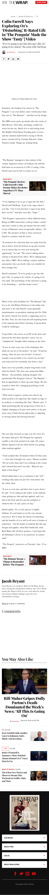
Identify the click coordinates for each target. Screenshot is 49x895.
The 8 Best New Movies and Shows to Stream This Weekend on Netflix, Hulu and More (14, 776)
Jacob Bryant (11, 52)
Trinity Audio (24, 99)
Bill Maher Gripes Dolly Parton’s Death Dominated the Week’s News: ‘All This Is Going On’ (24, 707)
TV (37, 16)
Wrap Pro (9, 847)
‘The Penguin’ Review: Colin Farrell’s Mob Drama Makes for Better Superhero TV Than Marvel (15, 187)
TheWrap (8, 838)
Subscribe (41, 2)
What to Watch (8, 769)
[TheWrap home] (18, 2)
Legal (7, 856)
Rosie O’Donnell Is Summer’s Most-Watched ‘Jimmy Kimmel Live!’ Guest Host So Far (14, 757)
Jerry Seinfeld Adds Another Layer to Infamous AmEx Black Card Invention (14, 736)
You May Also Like (17, 659)
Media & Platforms (26, 16)
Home (13, 16)
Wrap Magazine (12, 864)
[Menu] (4, 2)
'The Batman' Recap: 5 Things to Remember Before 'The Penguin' (14, 561)
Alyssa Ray (15, 721)
